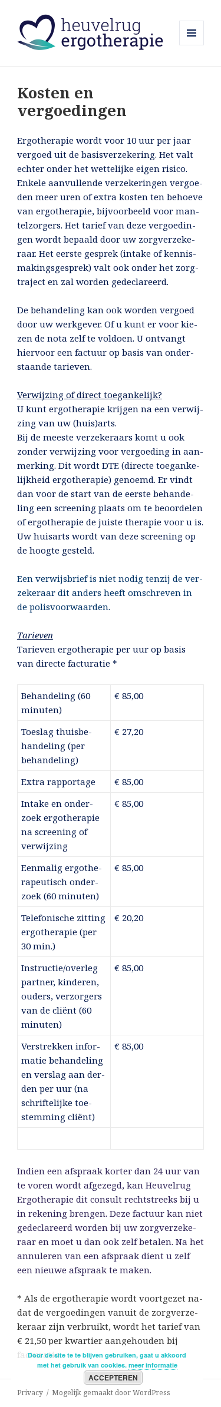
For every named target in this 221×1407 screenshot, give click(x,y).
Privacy (30, 1393)
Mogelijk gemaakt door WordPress (111, 1393)
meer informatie (152, 1364)
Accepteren (113, 1377)
